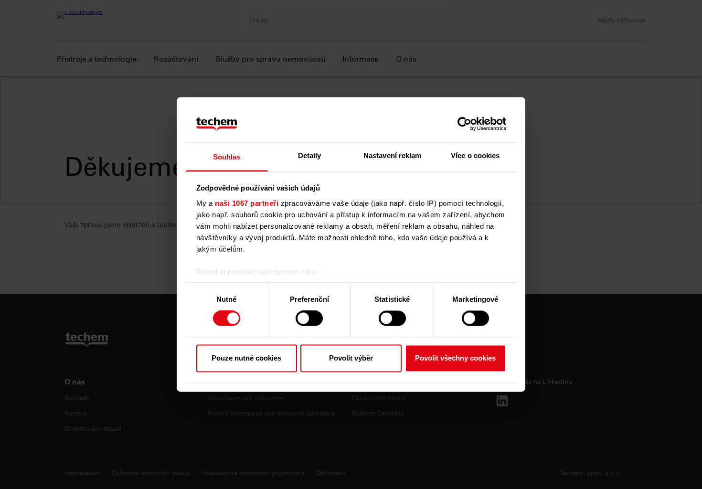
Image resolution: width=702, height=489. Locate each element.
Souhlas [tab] (227, 157)
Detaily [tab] (309, 155)
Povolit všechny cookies (455, 358)
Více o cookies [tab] (475, 155)
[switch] (309, 318)
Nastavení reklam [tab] (392, 155)
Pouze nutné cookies (246, 358)
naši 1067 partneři (246, 203)
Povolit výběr (351, 358)
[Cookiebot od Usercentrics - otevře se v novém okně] (464, 124)
